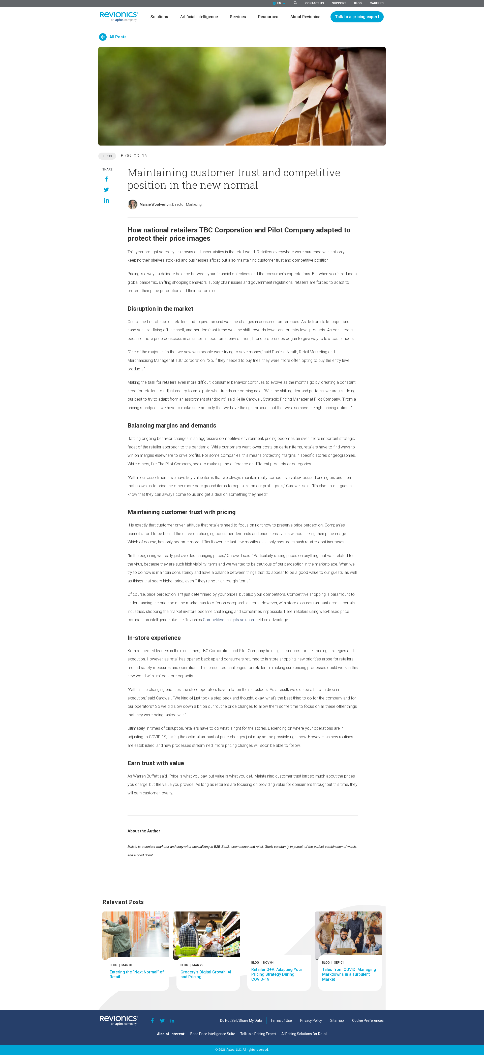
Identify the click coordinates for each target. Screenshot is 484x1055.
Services (238, 16)
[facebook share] (106, 179)
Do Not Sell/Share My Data (241, 1020)
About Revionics (305, 16)
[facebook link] (152, 1021)
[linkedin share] (106, 200)
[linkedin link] (172, 1021)
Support (339, 3)
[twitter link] (162, 1021)
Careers (377, 3)
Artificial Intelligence (199, 16)
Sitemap (337, 1020)
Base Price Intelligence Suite (212, 1034)
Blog (358, 3)
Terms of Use (281, 1020)
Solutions (159, 16)
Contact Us (314, 3)
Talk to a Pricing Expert (258, 1034)
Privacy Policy (311, 1020)
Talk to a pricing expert (357, 16)
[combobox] (279, 3)
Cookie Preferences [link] (368, 1020)
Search (295, 3)
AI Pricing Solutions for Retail (304, 1034)
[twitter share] (106, 190)
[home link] (119, 17)
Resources (268, 16)
